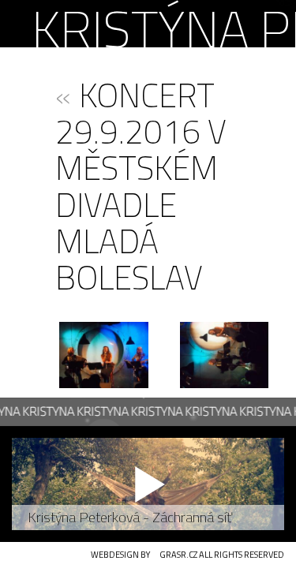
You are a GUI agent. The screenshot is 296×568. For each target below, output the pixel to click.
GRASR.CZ (178, 554)
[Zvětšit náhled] (103, 355)
